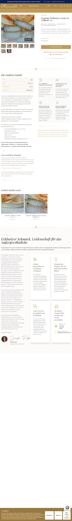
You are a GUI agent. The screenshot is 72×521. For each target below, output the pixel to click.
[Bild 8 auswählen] (9, 51)
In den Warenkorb (56, 47)
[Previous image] (2, 28)
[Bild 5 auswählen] (26, 46)
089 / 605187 (47, 1)
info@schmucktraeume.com (58, 1)
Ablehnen (58, 515)
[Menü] (70, 506)
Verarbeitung (6, 90)
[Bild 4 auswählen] (20, 46)
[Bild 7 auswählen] (3, 51)
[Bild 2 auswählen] (9, 46)
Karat (4, 79)
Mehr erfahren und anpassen (66, 515)
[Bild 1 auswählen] (3, 46)
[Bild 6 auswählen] (32, 46)
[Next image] (33, 28)
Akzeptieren (49, 515)
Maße (4, 83)
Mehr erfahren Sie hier (6, 175)
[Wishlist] (64, 6)
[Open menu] (70, 6)
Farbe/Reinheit (6, 86)
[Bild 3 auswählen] (15, 46)
